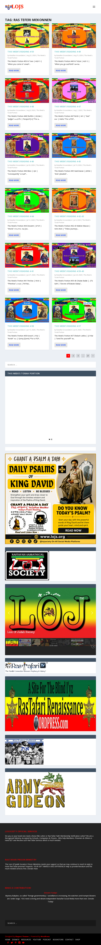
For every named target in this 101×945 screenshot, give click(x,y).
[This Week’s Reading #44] (27, 200)
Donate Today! (50, 893)
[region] (50, 621)
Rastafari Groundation (17, 55)
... (83, 356)
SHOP (77, 939)
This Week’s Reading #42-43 (69, 216)
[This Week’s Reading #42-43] (74, 200)
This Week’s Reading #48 (21, 106)
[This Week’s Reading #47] (74, 90)
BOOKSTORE (58, 939)
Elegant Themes (22, 936)
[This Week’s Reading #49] (74, 35)
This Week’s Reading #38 (21, 326)
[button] (50, 613)
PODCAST (47, 939)
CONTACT (69, 939)
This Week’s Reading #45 (67, 161)
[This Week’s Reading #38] (27, 310)
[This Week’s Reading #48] (27, 90)
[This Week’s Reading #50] (27, 35)
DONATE (15, 939)
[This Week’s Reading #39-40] (74, 255)
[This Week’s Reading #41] (27, 255)
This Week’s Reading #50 (21, 51)
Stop (51, 439)
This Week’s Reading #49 (67, 51)
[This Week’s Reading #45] (74, 145)
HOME (7, 939)
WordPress (45, 936)
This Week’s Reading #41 (21, 271)
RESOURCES (26, 939)
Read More (14, 70)
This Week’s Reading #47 (67, 106)
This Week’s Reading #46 (21, 161)
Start (49, 439)
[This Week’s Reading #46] (27, 145)
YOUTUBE (37, 939)
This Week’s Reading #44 (21, 216)
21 (88, 356)
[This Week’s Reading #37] (74, 310)
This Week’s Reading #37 (67, 326)
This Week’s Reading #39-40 (69, 271)
